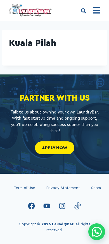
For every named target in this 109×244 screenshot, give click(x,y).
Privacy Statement (63, 188)
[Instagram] (62, 206)
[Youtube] (47, 206)
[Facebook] (32, 206)
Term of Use (24, 188)
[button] (83, 11)
